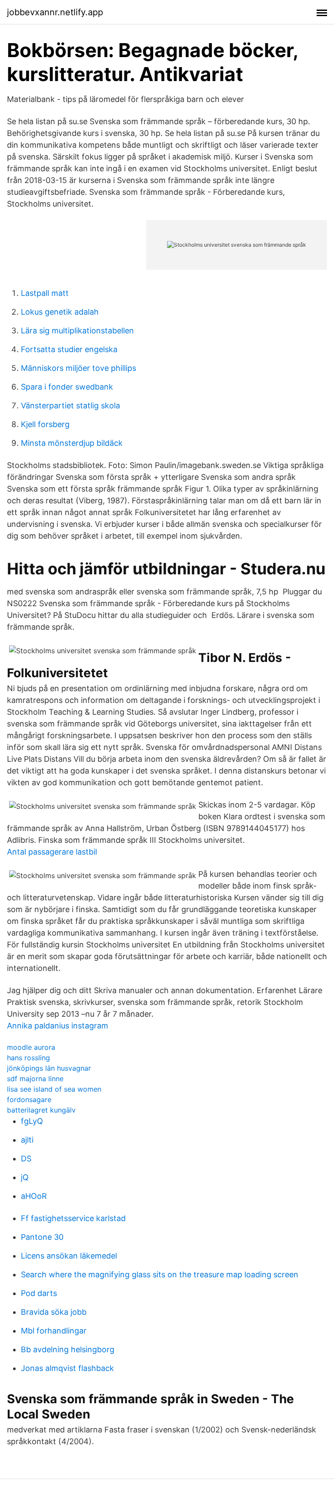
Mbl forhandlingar (54, 1330)
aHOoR (34, 1196)
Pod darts (39, 1293)
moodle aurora (31, 1047)
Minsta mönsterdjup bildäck (72, 443)
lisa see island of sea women (54, 1089)
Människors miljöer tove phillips (78, 368)
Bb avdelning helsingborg (67, 1349)
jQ (25, 1177)
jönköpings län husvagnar (49, 1068)
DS (26, 1158)
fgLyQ (32, 1121)
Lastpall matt (45, 293)
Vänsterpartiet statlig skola (70, 405)
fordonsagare (29, 1099)
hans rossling (28, 1057)
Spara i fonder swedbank (67, 386)
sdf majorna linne (35, 1078)
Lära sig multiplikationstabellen (77, 330)
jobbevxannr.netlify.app (55, 12)
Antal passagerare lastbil (52, 851)
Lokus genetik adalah (60, 311)
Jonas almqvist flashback (67, 1368)
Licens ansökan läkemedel (69, 1255)
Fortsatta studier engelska (69, 349)
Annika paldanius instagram (57, 1025)
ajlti (27, 1139)
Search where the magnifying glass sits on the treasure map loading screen (159, 1274)
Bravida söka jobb (54, 1312)
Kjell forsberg (45, 424)
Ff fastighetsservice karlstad (73, 1218)
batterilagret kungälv (41, 1110)
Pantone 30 (42, 1237)
